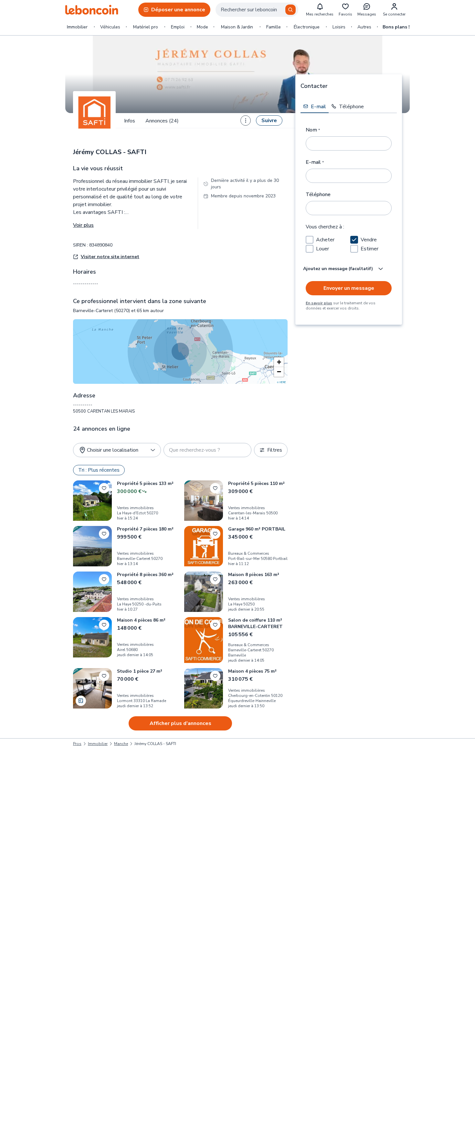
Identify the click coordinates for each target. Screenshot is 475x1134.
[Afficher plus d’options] (245, 120)
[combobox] (257, 10)
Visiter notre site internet (110, 257)
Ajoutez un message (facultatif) (338, 269)
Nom (313, 129)
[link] (155, 743)
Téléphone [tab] (351, 106)
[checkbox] (309, 240)
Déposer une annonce (178, 9)
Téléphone (318, 194)
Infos (129, 120)
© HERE (281, 382)
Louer (322, 248)
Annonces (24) (162, 120)
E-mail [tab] (318, 106)
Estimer (369, 248)
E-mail (315, 162)
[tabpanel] (349, 215)
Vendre (369, 239)
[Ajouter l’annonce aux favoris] (104, 488)
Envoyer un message (348, 288)
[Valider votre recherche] (290, 10)
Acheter (325, 239)
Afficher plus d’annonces (180, 723)
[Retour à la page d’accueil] (91, 9)
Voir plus (83, 225)
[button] (279, 362)
